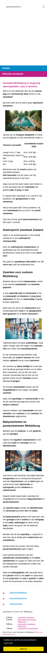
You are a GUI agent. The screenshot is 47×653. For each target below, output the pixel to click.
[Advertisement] (23, 40)
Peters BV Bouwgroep (18, 598)
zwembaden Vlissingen (26, 617)
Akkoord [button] (23, 649)
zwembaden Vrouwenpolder (28, 628)
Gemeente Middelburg (18, 592)
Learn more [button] (8, 643)
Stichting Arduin (16, 604)
